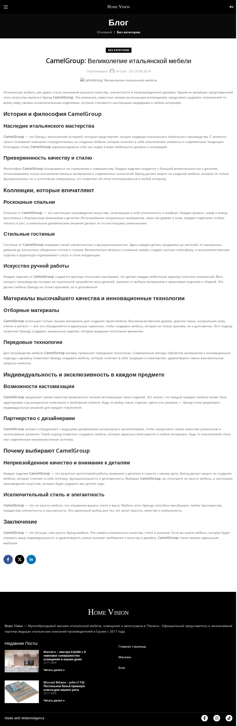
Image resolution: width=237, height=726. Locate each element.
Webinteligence (33, 718)
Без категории (128, 32)
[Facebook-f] (204, 718)
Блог (121, 667)
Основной (104, 32)
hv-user (121, 71)
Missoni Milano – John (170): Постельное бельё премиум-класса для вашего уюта (65, 686)
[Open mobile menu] (5, 7)
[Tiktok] (229, 718)
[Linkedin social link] (31, 559)
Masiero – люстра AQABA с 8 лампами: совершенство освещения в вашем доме (65, 655)
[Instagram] (216, 718)
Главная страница (132, 646)
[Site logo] (119, 6)
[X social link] (19, 559)
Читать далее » (54, 670)
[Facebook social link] (8, 559)
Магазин (124, 657)
